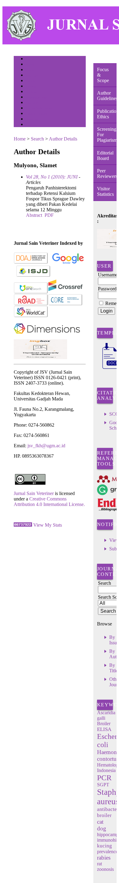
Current (31, 86)
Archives (32, 92)
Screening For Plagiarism (107, 134)
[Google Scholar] (68, 262)
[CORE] (65, 304)
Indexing (32, 119)
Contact (31, 124)
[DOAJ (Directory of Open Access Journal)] (31, 262)
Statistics (32, 103)
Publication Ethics (107, 114)
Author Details (63, 138)
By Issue (114, 640)
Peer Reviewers (107, 173)
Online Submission (39, 108)
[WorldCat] (31, 316)
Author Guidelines (107, 95)
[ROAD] (31, 304)
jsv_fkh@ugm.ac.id (46, 445)
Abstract (34, 215)
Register (31, 75)
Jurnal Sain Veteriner (34, 493)
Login (30, 70)
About (30, 64)
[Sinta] (40, 357)
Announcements (37, 97)
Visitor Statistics (105, 191)
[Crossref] (65, 292)
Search (30, 81)
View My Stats (47, 525)
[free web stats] (23, 525)
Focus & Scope (103, 75)
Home (30, 59)
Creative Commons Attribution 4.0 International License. (49, 501)
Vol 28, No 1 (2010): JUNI (52, 176)
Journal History (36, 114)
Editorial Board (105, 155)
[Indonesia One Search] (31, 292)
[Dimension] (47, 337)
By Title (113, 668)
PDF (49, 215)
